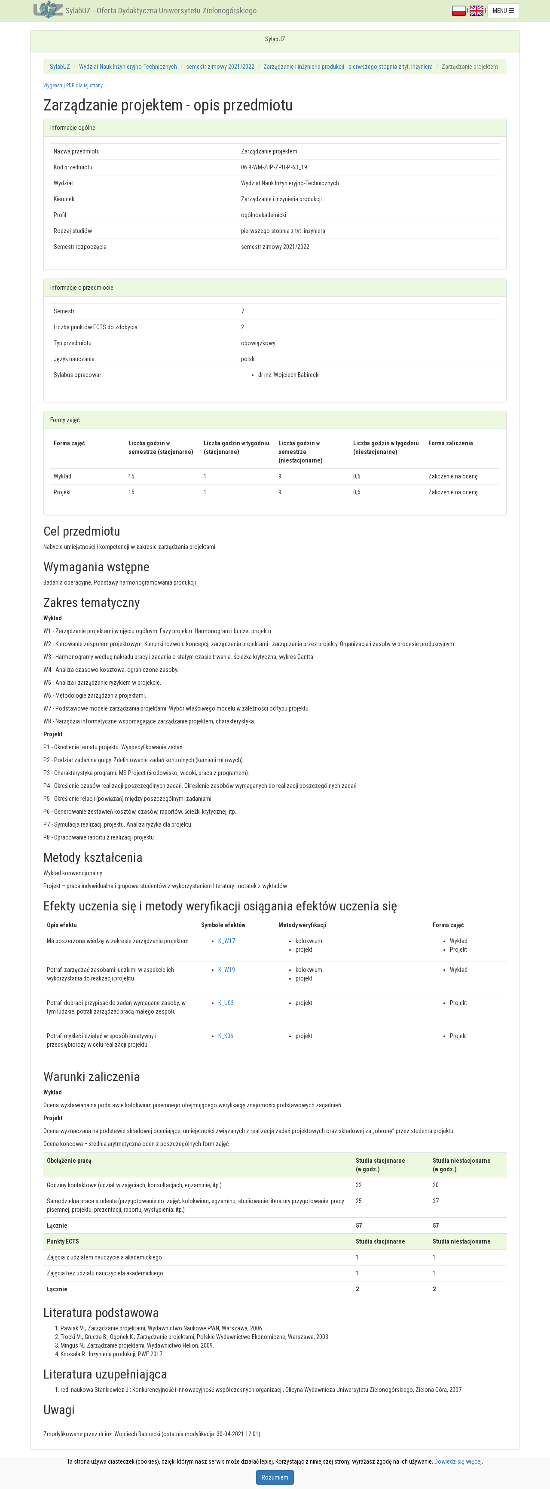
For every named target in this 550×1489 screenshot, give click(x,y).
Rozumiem (275, 1477)
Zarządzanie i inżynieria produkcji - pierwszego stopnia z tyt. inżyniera (348, 66)
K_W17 (226, 941)
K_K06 (225, 1035)
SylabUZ (60, 66)
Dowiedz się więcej (458, 1461)
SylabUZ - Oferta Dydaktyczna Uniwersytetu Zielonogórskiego (161, 10)
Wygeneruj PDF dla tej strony (73, 86)
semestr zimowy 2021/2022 (220, 66)
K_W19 (226, 969)
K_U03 (226, 1002)
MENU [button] (500, 10)
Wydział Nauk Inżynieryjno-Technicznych (128, 66)
